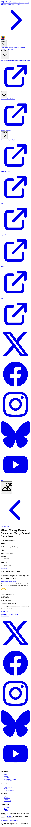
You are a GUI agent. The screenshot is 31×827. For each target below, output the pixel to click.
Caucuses (6, 777)
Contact (6, 796)
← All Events (4, 568)
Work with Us (7, 801)
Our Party (3, 41)
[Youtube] (15, 479)
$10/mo (6, 581)
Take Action (4, 132)
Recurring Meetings (9, 790)
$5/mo (2, 581)
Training (6, 799)
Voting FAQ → (5, 616)
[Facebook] (15, 388)
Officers (6, 776)
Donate (2, 480)
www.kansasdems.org (6, 816)
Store (5, 809)
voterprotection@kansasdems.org (9, 614)
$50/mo (14, 581)
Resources (3, 92)
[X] (15, 358)
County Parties (8, 780)
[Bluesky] (15, 449)
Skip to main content (6, 1)
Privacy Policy (4, 820)
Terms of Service (13, 820)
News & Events (5, 50)
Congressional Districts (10, 779)
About (5, 774)
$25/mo (10, 581)
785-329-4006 (4, 611)
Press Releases (8, 787)
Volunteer (6, 807)
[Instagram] (15, 419)
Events (6, 788)
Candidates (7, 798)
